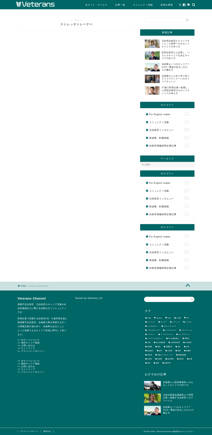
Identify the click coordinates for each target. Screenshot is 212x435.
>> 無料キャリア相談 (29, 342)
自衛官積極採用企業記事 (168, 145)
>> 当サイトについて (29, 340)
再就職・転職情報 (168, 138)
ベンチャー (151, 334)
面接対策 (167, 363)
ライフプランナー (184, 334)
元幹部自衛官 (175, 342)
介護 (148, 342)
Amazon (159, 318)
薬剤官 (181, 359)
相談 (179, 351)
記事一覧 (120, 4)
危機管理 (169, 346)
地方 (179, 346)
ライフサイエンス (166, 334)
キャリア (163, 322)
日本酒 (169, 351)
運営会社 (47, 431)
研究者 (149, 355)
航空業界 (170, 359)
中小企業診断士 (173, 338)
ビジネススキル (170, 330)
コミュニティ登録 (143, 4)
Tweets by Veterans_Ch (88, 298)
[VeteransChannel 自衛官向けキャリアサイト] (35, 6)
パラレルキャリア (153, 330)
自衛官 (149, 359)
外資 (187, 346)
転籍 (148, 363)
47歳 (149, 318)
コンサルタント (152, 326)
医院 (158, 346)
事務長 (187, 338)
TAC (187, 318)
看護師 (188, 351)
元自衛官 (188, 342)
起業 (190, 359)
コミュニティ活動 (168, 122)
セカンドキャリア (170, 326)
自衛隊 (159, 359)
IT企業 (178, 318)
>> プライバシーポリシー (31, 351)
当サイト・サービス (96, 4)
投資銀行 (150, 351)
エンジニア (151, 322)
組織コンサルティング (165, 355)
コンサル (188, 322)
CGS (169, 318)
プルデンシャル (186, 330)
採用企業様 (167, 4)
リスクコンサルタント (155, 338)
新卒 (160, 351)
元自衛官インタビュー (168, 130)
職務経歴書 (182, 355)
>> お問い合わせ (26, 345)
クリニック (176, 322)
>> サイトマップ (26, 348)
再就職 (149, 346)
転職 (157, 363)
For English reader (168, 114)
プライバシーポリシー (29, 431)
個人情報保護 (160, 342)
